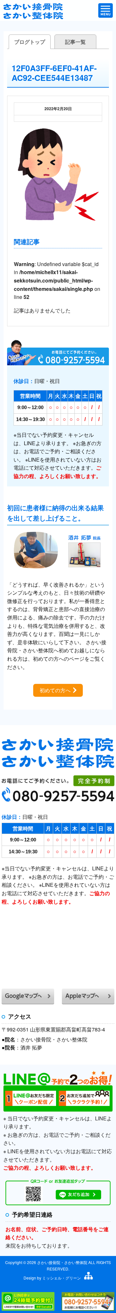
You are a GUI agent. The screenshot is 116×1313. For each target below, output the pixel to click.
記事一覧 (75, 41)
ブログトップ (29, 41)
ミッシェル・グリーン (61, 1277)
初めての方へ (55, 690)
